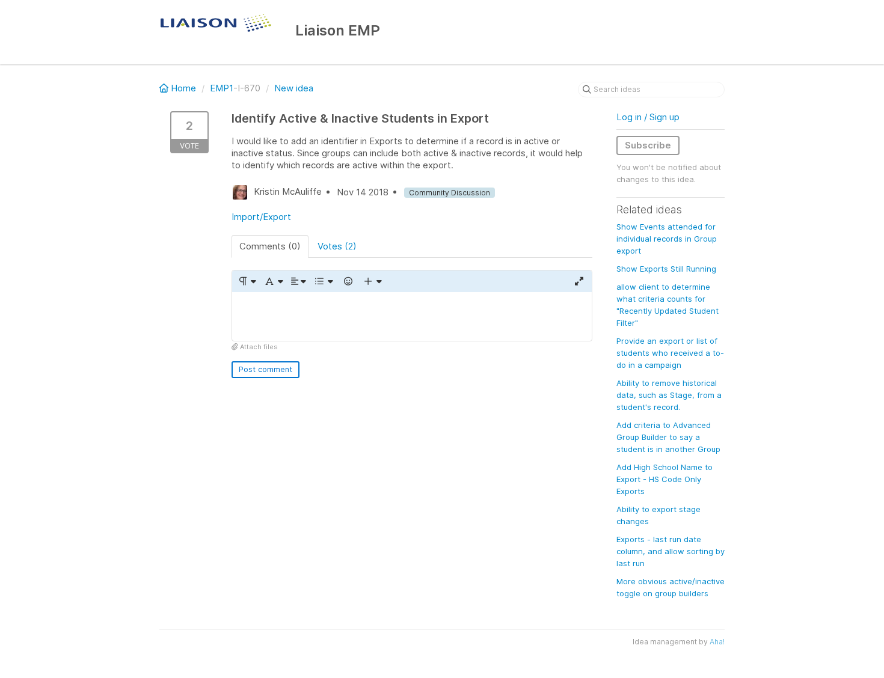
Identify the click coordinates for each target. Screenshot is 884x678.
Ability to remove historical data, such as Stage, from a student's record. (669, 395)
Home (183, 88)
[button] (247, 281)
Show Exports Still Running (666, 268)
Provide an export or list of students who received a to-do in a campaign (670, 353)
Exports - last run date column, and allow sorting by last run (670, 551)
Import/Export (261, 216)
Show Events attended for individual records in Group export (666, 238)
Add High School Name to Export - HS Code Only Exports (664, 479)
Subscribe (648, 145)
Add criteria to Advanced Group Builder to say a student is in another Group (668, 437)
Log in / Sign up (648, 117)
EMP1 (221, 88)
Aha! (717, 641)
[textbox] (412, 316)
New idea (293, 88)
